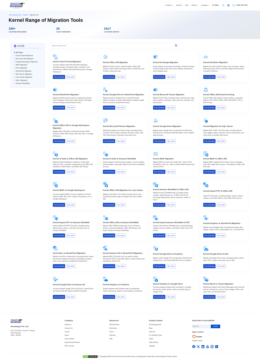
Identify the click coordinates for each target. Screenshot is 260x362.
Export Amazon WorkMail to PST (171, 222)
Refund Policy (114, 324)
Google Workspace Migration (27, 62)
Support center (197, 341)
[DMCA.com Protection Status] (90, 356)
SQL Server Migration (24, 74)
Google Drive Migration (167, 126)
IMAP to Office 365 (215, 159)
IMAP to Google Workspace (69, 190)
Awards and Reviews (72, 342)
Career (67, 332)
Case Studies (69, 339)
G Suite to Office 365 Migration (70, 159)
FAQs (151, 339)
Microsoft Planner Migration (119, 126)
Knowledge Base (155, 324)
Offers (216, 5)
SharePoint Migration (23, 71)
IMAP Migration (21, 65)
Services (179, 5)
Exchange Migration (165, 62)
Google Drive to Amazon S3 (69, 284)
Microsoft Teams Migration (168, 94)
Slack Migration (21, 80)
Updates (152, 346)
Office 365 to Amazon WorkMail (120, 222)
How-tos (152, 332)
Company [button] (204, 5)
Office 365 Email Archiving (218, 94)
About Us (68, 324)
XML (111, 339)
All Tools (19, 52)
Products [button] (169, 5)
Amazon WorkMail (23, 83)
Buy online (70, 77)
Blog (150, 328)
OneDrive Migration (215, 62)
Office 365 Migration (115, 62)
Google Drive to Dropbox (168, 254)
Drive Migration (21, 68)
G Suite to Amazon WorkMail (119, 159)
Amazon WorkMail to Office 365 (171, 189)
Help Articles (153, 342)
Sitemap (112, 335)
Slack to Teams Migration (218, 284)
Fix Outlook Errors (155, 335)
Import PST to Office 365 (217, 191)
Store (187, 5)
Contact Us (69, 328)
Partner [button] (194, 5)
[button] (223, 5)
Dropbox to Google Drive (168, 284)
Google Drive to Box (216, 254)
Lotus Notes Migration (24, 77)
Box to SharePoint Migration (69, 253)
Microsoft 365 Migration (25, 59)
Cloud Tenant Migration (24, 56)
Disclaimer (113, 328)
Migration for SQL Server (218, 126)
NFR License (69, 346)
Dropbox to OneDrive (116, 284)
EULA (111, 332)
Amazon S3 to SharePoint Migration (122, 253)
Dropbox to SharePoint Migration (221, 223)
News (67, 335)
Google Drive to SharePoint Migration (123, 94)
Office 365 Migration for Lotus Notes (123, 190)
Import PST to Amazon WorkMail (71, 222)
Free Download (59, 77)
